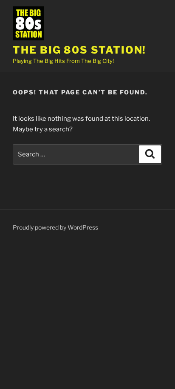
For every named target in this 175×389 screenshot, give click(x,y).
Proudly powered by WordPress (55, 227)
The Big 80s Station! (79, 50)
